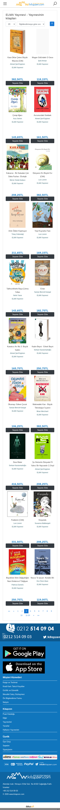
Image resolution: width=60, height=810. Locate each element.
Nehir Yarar (17, 295)
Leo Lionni (43, 180)
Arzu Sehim (17, 119)
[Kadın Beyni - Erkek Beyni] (42, 330)
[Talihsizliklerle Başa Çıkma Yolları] (17, 273)
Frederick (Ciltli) (17, 520)
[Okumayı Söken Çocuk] (17, 388)
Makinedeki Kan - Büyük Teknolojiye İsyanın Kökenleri (43, 407)
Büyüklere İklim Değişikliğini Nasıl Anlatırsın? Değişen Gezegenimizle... (17, 581)
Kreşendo (42, 520)
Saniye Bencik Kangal (42, 292)
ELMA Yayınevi (17, 68)
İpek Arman (42, 61)
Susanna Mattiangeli (42, 523)
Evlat (42, 289)
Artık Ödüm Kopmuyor (18, 231)
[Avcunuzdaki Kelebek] (42, 99)
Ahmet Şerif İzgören (17, 64)
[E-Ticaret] (30, 806)
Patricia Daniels (18, 585)
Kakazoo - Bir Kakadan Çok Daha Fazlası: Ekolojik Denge (17, 176)
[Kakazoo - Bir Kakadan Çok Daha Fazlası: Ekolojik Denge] (17, 157)
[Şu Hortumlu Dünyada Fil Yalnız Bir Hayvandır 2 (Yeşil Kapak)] (42, 446)
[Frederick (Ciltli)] (17, 504)
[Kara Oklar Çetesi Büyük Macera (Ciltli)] (17, 41)
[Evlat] (42, 273)
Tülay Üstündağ (18, 234)
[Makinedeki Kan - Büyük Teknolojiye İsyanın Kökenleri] (42, 388)
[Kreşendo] (42, 504)
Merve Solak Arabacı (17, 180)
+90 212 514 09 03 (10, 791)
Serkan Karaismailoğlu (42, 350)
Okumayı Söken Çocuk (17, 404)
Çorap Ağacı (17, 115)
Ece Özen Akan (42, 581)
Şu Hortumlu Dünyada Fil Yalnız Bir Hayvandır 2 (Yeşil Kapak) (43, 465)
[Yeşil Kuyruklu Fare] (42, 215)
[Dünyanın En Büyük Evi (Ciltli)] (42, 157)
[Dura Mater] (17, 446)
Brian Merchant (42, 411)
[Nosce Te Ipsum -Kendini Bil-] (42, 562)
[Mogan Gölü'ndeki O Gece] (42, 41)
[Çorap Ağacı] (17, 99)
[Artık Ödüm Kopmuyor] (17, 215)
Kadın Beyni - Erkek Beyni (42, 346)
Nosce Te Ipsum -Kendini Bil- (42, 578)
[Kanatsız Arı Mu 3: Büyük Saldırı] (17, 330)
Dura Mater (17, 462)
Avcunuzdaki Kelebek (42, 115)
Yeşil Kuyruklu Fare (42, 231)
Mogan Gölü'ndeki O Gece (42, 57)
